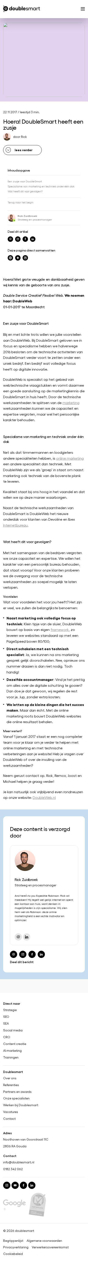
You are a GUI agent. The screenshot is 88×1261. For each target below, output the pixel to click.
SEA (6, 1023)
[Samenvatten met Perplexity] (25, 258)
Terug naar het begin (20, 202)
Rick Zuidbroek (27, 215)
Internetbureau (15, 525)
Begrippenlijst (13, 1240)
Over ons (9, 1078)
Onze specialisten (16, 1098)
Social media (13, 1030)
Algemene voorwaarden (44, 1240)
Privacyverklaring (15, 1247)
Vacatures (10, 1111)
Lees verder (23, 150)
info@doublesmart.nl (18, 1162)
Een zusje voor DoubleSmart (25, 181)
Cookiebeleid (13, 1253)
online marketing (70, 458)
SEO (6, 1016)
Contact (9, 1118)
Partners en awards (17, 1091)
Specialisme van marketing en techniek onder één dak (41, 186)
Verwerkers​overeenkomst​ (50, 1247)
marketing (71, 402)
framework (60, 629)
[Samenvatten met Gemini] (18, 258)
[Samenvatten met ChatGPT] (10, 258)
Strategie (10, 1010)
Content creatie (14, 1043)
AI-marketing (12, 1050)
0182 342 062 (13, 1169)
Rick (24, 137)
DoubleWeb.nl (44, 797)
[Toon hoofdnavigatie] (83, 9)
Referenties (11, 1084)
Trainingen (11, 1057)
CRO (6, 1037)
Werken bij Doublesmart (20, 1105)
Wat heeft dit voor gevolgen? (25, 191)
